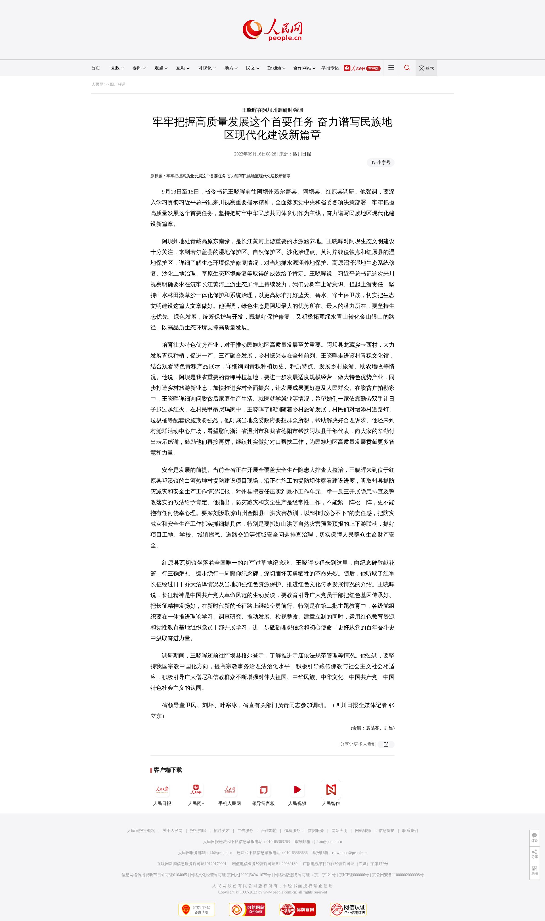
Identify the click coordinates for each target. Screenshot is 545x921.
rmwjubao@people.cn (349, 853)
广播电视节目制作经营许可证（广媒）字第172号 (345, 864)
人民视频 (297, 803)
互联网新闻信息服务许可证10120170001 (192, 864)
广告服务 (245, 831)
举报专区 (330, 68)
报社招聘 (198, 831)
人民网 (98, 84)
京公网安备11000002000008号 (398, 875)
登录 (429, 68)
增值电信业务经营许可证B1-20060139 (264, 864)
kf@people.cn (221, 853)
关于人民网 (173, 831)
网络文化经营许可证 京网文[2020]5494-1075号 (230, 875)
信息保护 (387, 831)
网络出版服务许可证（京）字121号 (305, 875)
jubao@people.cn (328, 842)
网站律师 (363, 831)
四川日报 (302, 154)
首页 (95, 68)
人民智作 (331, 803)
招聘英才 (222, 831)
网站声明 (339, 831)
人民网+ (196, 803)
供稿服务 (292, 831)
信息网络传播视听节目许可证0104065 (154, 875)
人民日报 (162, 803)
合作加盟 (269, 831)
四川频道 (118, 84)
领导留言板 (263, 803)
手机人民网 (229, 803)
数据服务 (316, 831)
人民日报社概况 (141, 831)
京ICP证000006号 (354, 875)
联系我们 (410, 831)
